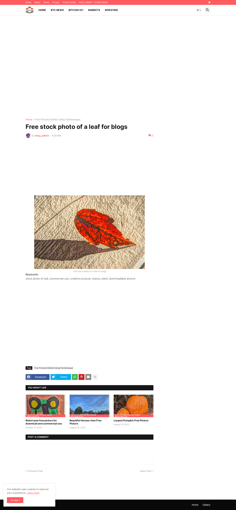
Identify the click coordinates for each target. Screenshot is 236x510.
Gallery (206, 504)
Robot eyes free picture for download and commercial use (44, 422)
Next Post (146, 470)
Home (28, 2)
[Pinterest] (81, 377)
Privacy (56, 2)
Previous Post (35, 470)
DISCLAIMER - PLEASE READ (93, 2)
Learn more (33, 492)
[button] (199, 10)
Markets (94, 9)
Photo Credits (69, 2)
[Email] (88, 377)
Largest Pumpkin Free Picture (131, 420)
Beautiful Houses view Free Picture (85, 422)
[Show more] (95, 377)
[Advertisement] (118, 66)
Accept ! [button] (15, 500)
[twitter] (209, 2)
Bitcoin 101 (76, 9)
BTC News (57, 9)
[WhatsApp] (75, 377)
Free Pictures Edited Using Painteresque (57, 119)
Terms (46, 2)
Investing (111, 9)
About (37, 2)
